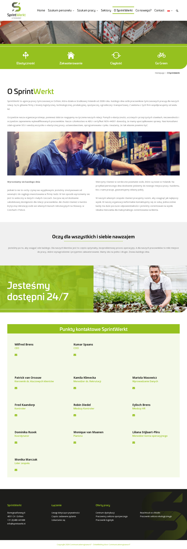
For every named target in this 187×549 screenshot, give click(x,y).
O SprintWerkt (123, 10)
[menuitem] (170, 10)
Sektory (106, 10)
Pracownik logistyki (105, 520)
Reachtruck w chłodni (150, 512)
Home (41, 10)
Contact (159, 10)
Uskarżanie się (58, 520)
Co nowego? (143, 10)
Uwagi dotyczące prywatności (66, 512)
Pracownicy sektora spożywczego (112, 516)
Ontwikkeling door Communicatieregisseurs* (111, 544)
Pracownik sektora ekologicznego (156, 516)
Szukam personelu (60, 10)
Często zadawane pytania (64, 516)
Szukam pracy (86, 10)
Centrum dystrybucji (105, 512)
